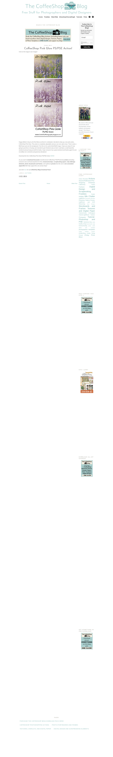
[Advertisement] (87, 77)
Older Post (74, 183)
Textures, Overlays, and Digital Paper (35, 729)
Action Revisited (83, 179)
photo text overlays (87, 227)
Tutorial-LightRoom (84, 215)
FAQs (85, 17)
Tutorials (79, 17)
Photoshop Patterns (84, 200)
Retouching (82, 204)
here (25, 169)
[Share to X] (23, 176)
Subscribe (87, 47)
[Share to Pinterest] (26, 176)
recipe (80, 231)
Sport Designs (91, 204)
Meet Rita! (54, 17)
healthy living (82, 224)
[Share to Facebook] (24, 176)
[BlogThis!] (21, 176)
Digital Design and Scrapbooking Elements (71, 729)
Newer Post (22, 183)
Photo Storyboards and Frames (65, 725)
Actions (28, 173)
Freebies (47, 17)
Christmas (91, 182)
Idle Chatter (89, 196)
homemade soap (91, 224)
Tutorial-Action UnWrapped (87, 213)
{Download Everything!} (67, 17)
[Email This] (19, 176)
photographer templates (87, 229)
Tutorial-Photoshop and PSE (87, 219)
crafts (93, 222)
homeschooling (83, 225)
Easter (93, 194)
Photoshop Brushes (90, 198)
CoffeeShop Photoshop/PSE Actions (34, 725)
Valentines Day (87, 222)
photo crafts (91, 225)
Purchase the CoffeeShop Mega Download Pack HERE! (42, 721)
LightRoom (82, 198)
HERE (52, 156)
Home (41, 17)
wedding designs (90, 231)
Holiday (81, 196)
